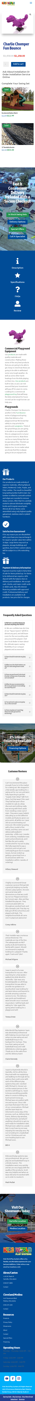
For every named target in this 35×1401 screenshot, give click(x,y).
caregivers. (18, 426)
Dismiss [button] (22, 1399)
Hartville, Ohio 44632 (9, 1279)
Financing (6, 1342)
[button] (30, 14)
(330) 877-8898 (8, 1283)
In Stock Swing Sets (17, 214)
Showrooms (7, 1326)
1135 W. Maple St (8, 1276)
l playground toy (15, 393)
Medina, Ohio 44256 (9, 1301)
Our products (20, 381)
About (5, 1330)
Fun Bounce (20, 413)
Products (6, 1318)
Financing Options (17, 748)
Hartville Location (17, 1221)
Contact (5, 1287)
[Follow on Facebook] (12, 1378)
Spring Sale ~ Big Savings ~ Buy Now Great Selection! (18, 1398)
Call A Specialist (17, 236)
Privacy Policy (7, 1322)
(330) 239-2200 (8, 1305)
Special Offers (17, 229)
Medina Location (17, 1228)
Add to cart (18, 64)
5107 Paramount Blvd (10, 1298)
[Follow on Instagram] (18, 1378)
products (11, 354)
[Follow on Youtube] (6, 1378)
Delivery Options (17, 222)
